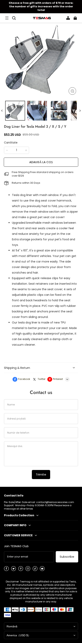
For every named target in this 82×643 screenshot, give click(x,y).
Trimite (41, 474)
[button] (7, 18)
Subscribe (67, 557)
